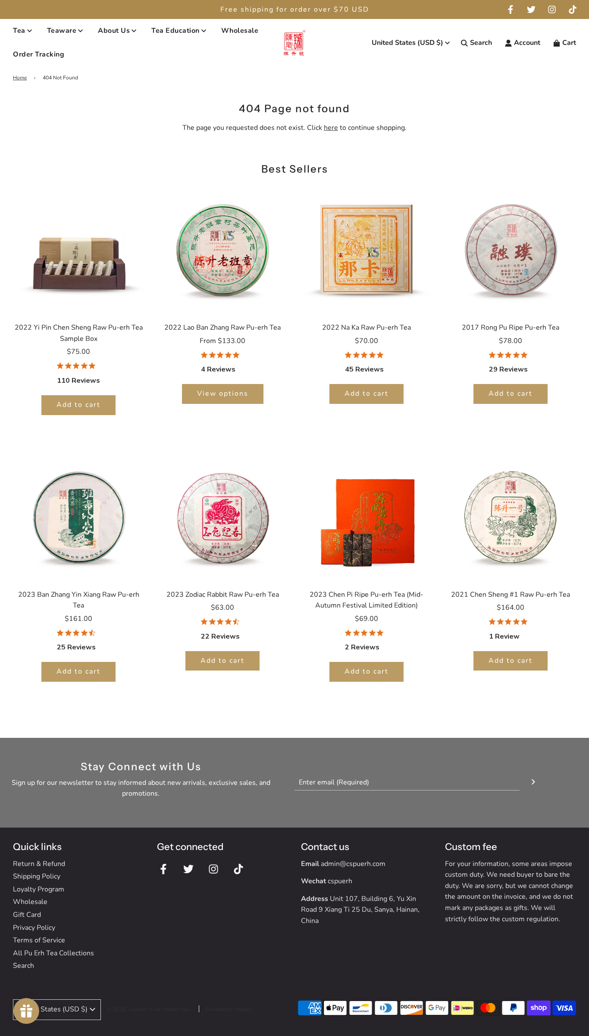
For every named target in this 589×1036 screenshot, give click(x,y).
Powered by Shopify (229, 1009)
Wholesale (240, 30)
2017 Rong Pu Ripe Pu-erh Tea (510, 327)
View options (222, 393)
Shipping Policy (36, 876)
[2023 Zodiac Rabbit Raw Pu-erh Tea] (222, 515)
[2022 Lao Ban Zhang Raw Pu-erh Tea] (222, 248)
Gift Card (27, 914)
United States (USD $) (407, 42)
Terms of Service (39, 940)
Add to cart (78, 404)
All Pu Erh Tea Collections (53, 953)
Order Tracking (38, 55)
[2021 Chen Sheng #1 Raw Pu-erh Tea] (510, 515)
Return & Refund (39, 864)
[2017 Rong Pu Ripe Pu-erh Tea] (510, 248)
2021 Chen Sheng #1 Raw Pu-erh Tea (510, 594)
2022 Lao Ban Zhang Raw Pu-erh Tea (222, 327)
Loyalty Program (38, 889)
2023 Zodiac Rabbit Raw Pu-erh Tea (222, 594)
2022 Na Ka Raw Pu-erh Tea (366, 327)
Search (23, 965)
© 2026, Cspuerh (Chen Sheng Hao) (149, 1009)
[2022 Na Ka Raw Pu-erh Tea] (366, 248)
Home (20, 77)
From (222, 341)
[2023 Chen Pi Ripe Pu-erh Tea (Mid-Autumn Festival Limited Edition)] (366, 515)
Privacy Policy (34, 927)
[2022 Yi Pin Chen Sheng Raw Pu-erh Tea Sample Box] (78, 248)
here (331, 127)
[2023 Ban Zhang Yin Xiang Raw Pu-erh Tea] (78, 515)
